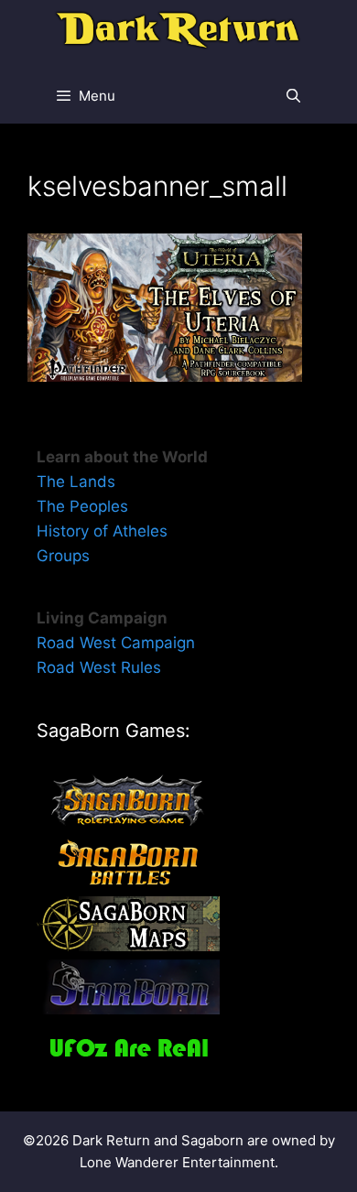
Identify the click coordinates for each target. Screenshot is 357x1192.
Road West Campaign (116, 643)
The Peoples (82, 506)
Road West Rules (99, 667)
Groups (63, 556)
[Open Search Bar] (293, 96)
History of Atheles (102, 531)
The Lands (76, 481)
